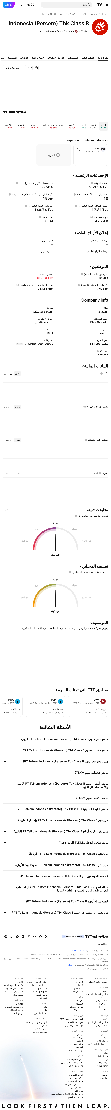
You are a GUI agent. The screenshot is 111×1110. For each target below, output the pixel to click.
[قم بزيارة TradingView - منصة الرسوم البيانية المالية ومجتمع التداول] (14, 112)
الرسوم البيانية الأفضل (98, 982)
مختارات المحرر (40, 1013)
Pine (106, 1010)
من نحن (79, 1034)
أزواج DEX (103, 1007)
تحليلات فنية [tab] (38, 57)
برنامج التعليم (17, 1013)
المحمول (104, 1075)
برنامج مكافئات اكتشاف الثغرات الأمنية (66, 1094)
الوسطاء (79, 1003)
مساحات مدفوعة (40, 1032)
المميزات (79, 982)
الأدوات (20, 982)
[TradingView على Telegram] (17, 937)
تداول (45, 1007)
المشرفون (43, 998)
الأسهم (105, 991)
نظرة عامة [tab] (103, 57)
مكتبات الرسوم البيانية (13, 985)
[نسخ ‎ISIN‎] (25, 344)
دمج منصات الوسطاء (14, 1007)
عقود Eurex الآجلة (75, 1022)
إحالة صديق (42, 988)
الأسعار (80, 985)
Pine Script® (102, 1066)
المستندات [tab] (73, 57)
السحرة (44, 1025)
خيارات (105, 1059)
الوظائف (79, 1047)
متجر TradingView (75, 1059)
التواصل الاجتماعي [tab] (55, 57)
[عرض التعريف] (92, 183)
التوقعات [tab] (24, 57)
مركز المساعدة (76, 1044)
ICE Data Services (79, 950)
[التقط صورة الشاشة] (36, 67)
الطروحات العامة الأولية (98, 1044)
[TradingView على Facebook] (40, 937)
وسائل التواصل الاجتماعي (36, 982)
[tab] (17, 373)
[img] (43, 31)
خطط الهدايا (78, 991)
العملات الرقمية (101, 1000)
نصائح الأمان (78, 1091)
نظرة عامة (78, 1000)
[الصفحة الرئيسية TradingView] (99, 5)
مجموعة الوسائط (76, 1050)
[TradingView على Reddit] (6, 937)
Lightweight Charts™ (13, 988)
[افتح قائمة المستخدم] (20, 5)
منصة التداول (17, 994)
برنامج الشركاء (16, 1010)
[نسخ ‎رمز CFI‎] (95, 354)
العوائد (105, 1037)
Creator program (39, 991)
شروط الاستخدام (76, 1075)
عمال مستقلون (41, 1028)
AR (28, 4)
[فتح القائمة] (107, 5)
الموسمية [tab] (12, 57)
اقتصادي (104, 1034)
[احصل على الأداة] (30, 67)
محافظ (105, 1053)
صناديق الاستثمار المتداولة (97, 994)
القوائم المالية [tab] (87, 57)
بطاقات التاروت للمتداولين (72, 1062)
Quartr (71, 965)
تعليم (45, 1010)
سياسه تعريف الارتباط (73, 1084)
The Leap (78, 1010)
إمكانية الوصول (77, 1087)
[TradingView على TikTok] (12, 937)
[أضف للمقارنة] (78, 149)
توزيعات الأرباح (102, 1041)
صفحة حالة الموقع (75, 1097)
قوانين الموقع (41, 994)
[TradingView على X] (46, 937)
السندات (104, 997)
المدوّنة (80, 1041)
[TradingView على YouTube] (35, 937)
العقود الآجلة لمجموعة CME (71, 1019)
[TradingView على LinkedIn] (23, 937)
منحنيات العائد (102, 1056)
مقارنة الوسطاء (76, 1007)
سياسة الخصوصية (75, 1081)
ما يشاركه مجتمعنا (39, 985)
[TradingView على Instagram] (29, 937)
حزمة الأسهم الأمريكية (73, 1025)
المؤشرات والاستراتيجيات (36, 1022)
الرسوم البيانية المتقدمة (13, 991)
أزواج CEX (103, 1003)
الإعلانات (19, 1003)
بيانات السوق (77, 988)
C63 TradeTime (76, 1066)
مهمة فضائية (78, 1037)
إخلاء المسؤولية (76, 1078)
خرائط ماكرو (102, 1062)
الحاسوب (104, 1078)
